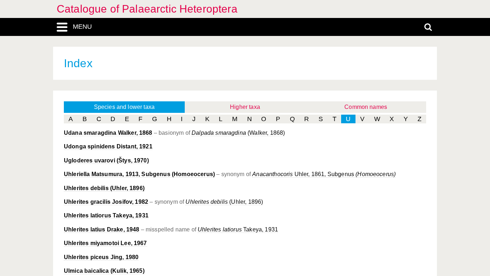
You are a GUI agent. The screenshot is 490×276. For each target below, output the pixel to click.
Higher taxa (245, 107)
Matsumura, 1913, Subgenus (139, 174)
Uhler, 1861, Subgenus (324, 174)
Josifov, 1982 (106, 202)
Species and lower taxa (124, 107)
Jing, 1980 (101, 257)
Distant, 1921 (108, 146)
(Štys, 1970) (106, 160)
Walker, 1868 (108, 133)
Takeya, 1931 (106, 215)
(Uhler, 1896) (104, 188)
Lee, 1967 (105, 243)
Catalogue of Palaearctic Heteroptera (147, 9)
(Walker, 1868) (238, 133)
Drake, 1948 (101, 229)
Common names (365, 107)
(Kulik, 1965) (104, 271)
